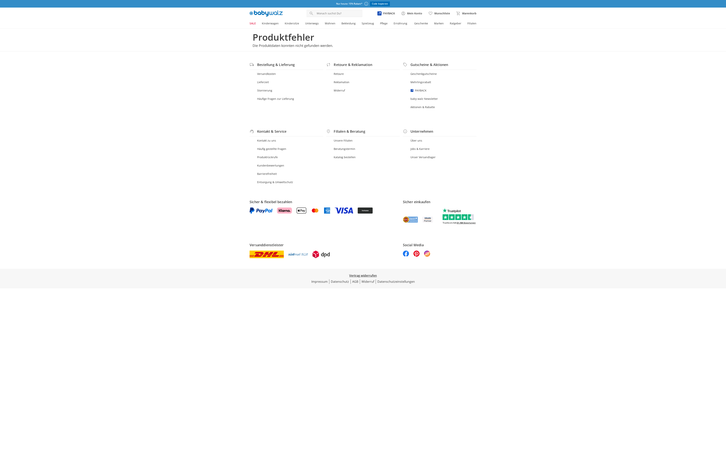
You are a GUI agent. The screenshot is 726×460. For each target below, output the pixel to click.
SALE (253, 23)
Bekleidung (348, 23)
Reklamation (341, 82)
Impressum (319, 282)
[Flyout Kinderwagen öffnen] (280, 23)
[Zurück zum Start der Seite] (721, 432)
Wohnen (330, 23)
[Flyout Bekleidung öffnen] (357, 23)
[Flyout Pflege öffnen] (389, 23)
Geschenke (421, 23)
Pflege (384, 23)
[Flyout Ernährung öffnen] (408, 23)
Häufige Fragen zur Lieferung (275, 99)
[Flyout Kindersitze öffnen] (300, 23)
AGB (355, 282)
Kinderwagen (270, 23)
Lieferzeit (263, 82)
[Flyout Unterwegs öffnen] (320, 23)
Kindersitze (292, 23)
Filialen (471, 23)
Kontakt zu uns (266, 140)
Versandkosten (266, 74)
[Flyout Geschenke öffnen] (429, 23)
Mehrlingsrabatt (420, 82)
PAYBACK (421, 90)
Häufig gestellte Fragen (271, 149)
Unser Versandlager (423, 157)
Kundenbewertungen (270, 165)
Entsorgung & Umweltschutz (275, 182)
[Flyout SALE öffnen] (257, 23)
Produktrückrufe (267, 157)
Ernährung (400, 23)
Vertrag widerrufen (363, 275)
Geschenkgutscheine (423, 74)
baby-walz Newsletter (424, 99)
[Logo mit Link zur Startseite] (266, 13)
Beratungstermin (344, 149)
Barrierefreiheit (267, 174)
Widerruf (339, 90)
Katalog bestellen (345, 157)
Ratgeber (455, 23)
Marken (439, 23)
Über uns (416, 140)
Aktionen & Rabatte (422, 107)
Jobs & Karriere (420, 149)
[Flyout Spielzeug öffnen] (375, 23)
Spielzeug (368, 23)
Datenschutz (340, 282)
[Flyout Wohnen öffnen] (336, 23)
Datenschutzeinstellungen (396, 282)
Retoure (339, 74)
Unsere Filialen (343, 140)
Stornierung (264, 90)
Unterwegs (312, 23)
